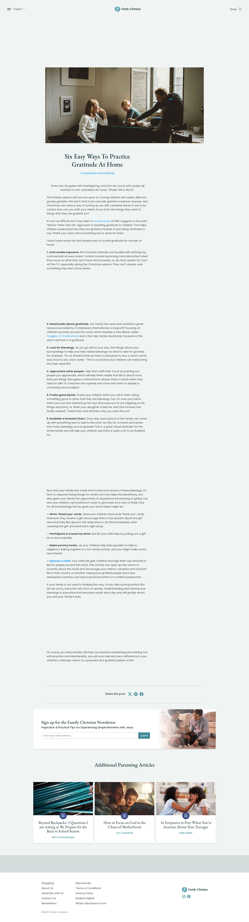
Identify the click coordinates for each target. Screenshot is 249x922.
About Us (47, 888)
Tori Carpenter (124, 833)
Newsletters (49, 903)
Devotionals (83, 883)
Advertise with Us (53, 893)
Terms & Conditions (88, 888)
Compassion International (97, 173)
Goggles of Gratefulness (63, 336)
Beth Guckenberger (63, 837)
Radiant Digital (85, 898)
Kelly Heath (185, 833)
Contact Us (49, 898)
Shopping (48, 883)
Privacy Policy (84, 893)
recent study (102, 221)
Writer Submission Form (91, 903)
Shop (233, 9)
